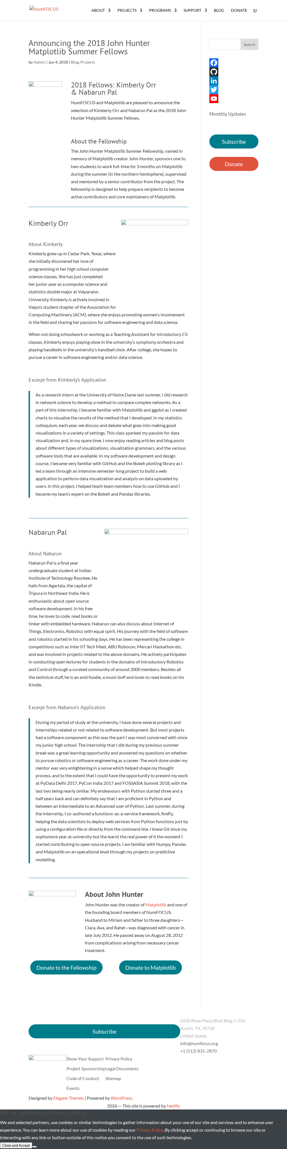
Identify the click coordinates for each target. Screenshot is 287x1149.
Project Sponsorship (85, 1068)
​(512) (198, 1050)
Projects (126, 10)
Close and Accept (16, 1145)
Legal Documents (122, 1068)
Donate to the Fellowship (66, 967)
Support (192, 10)
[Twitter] (233, 89)
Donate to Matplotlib (150, 967)
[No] (34, 1147)
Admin (39, 62)
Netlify (173, 1105)
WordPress (122, 1098)
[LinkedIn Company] (233, 80)
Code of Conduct (82, 1078)
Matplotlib (155, 904)
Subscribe (234, 141)
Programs (160, 10)
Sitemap (113, 1078)
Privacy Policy (118, 1058)
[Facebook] (233, 62)
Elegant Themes (68, 1098)
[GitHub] (233, 71)
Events (73, 1088)
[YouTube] (233, 98)
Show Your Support (85, 1058)
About (98, 10)
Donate (239, 10)
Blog (219, 10)
